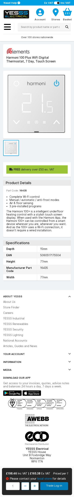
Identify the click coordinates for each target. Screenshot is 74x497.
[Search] (67, 27)
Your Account (14, 354)
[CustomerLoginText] (40, 11)
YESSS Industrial (13, 318)
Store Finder (11, 307)
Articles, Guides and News (20, 346)
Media (7, 369)
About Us (9, 301)
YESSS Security (13, 329)
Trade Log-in (54, 485)
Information (12, 361)
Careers (8, 312)
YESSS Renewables (15, 324)
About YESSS (12, 296)
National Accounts (15, 340)
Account (40, 19)
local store (44, 478)
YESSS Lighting (13, 335)
